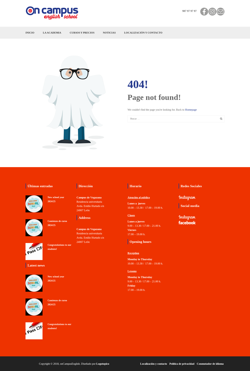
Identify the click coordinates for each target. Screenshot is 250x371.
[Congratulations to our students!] (34, 251)
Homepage (191, 109)
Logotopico (102, 363)
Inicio (30, 32)
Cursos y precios (82, 32)
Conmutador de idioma (210, 363)
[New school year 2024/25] (34, 203)
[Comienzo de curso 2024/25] (34, 227)
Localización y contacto (143, 32)
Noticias (109, 32)
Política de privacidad (181, 363)
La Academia (52, 32)
